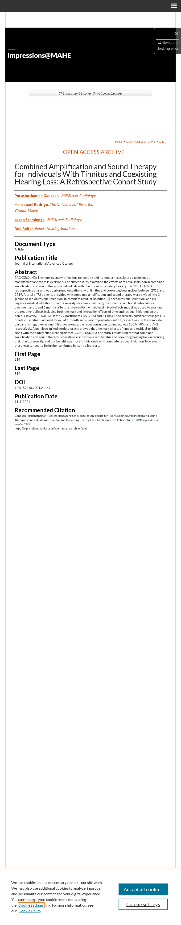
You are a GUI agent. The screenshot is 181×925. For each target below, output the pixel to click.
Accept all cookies (143, 889)
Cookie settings (31, 905)
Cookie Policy (30, 910)
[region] (90, 896)
